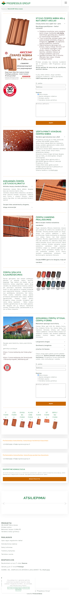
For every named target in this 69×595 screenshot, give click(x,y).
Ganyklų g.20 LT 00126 (12, 566)
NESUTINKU (18, 588)
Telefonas (39, 87)
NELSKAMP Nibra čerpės (9, 525)
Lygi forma (14, 415)
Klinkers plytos (6, 527)
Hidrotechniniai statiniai (9, 544)
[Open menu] (66, 3)
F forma (6, 415)
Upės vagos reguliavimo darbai (12, 540)
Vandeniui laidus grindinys (10, 531)
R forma (38, 415)
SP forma (46, 415)
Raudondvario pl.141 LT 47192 (14, 563)
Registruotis (34, 479)
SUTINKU (10, 588)
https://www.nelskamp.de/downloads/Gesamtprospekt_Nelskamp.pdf (17, 358)
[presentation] (4, 503)
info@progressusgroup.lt (21, 444)
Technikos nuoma (7, 554)
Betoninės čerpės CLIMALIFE (11, 529)
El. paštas (39, 83)
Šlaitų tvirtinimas (7, 547)
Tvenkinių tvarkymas (8, 551)
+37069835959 (8, 444)
